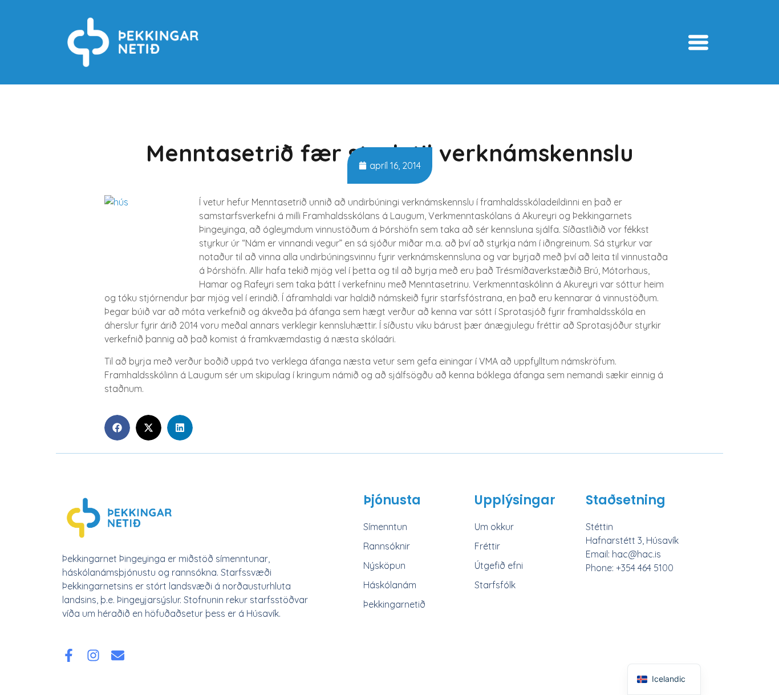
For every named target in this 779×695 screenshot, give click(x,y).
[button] (117, 428)
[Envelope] (117, 655)
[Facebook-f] (68, 655)
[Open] (698, 42)
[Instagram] (93, 655)
